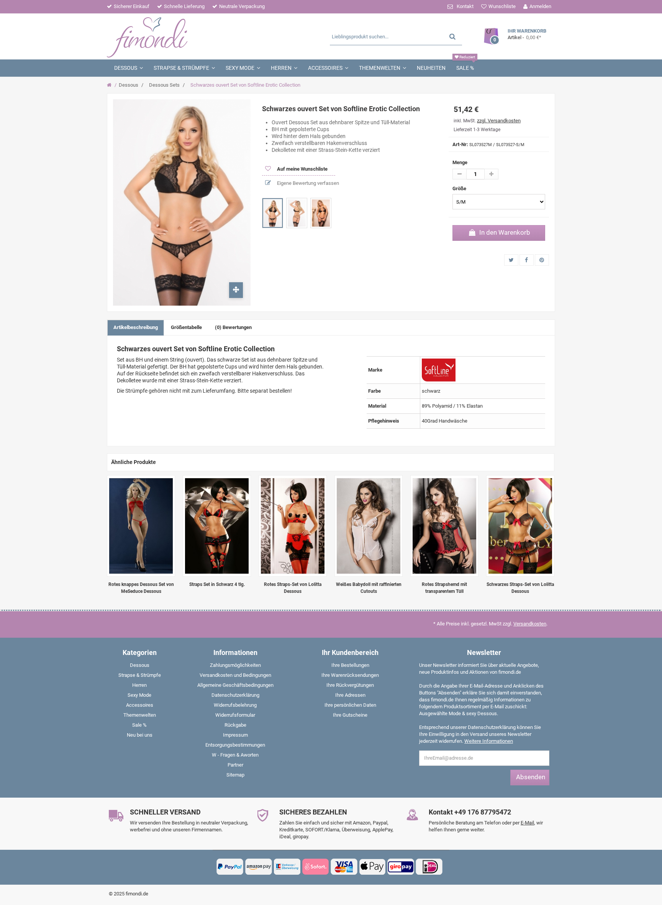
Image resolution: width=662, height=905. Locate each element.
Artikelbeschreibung (135, 327)
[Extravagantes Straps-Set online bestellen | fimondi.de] (520, 526)
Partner (235, 765)
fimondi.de (137, 894)
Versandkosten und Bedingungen (235, 675)
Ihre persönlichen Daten (350, 705)
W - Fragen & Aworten (235, 755)
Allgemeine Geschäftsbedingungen (235, 685)
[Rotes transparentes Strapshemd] (444, 526)
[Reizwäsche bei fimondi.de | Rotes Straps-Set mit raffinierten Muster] (293, 526)
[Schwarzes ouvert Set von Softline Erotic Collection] (272, 213)
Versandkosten (529, 624)
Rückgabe (235, 725)
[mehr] (491, 174)
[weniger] (459, 174)
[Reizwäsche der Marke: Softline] (438, 369)
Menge (459, 162)
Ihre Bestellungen (350, 665)
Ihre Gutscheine (350, 715)
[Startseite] (110, 85)
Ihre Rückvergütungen (350, 685)
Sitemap (235, 775)
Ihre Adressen (350, 695)
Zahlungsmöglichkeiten (235, 665)
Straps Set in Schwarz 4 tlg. (217, 584)
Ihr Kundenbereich (350, 652)
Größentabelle (186, 327)
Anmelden (540, 6)
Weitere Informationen (488, 741)
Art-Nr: (460, 144)
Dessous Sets (164, 85)
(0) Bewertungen (233, 327)
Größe (459, 188)
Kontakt (465, 6)
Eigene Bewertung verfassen (307, 183)
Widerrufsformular (235, 715)
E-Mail (527, 823)
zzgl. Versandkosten (499, 120)
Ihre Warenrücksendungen (350, 675)
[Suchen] (452, 36)
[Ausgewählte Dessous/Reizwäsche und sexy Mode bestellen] (180, 36)
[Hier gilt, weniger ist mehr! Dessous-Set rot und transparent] (141, 526)
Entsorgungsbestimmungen (235, 745)
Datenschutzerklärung (235, 695)
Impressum (235, 735)
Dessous (128, 85)
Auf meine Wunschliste (302, 169)
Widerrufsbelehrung (235, 705)
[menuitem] (139, 667)
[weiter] (547, 526)
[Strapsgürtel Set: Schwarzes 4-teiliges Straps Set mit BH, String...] (217, 526)
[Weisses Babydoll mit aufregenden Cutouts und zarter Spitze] (368, 526)
